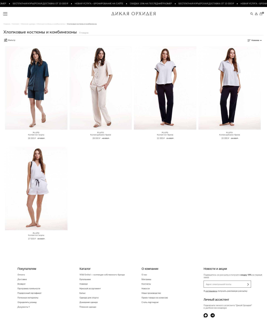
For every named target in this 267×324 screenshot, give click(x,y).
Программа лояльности (29, 288)
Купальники (85, 279)
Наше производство (151, 293)
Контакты (146, 284)
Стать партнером (150, 302)
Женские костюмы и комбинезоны (51, 24)
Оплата (21, 274)
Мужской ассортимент (90, 288)
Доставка (22, 279)
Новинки (84, 284)
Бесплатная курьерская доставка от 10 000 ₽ (35, 3)
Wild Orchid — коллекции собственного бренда (102, 274)
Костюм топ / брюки (165, 135)
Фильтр (11, 40)
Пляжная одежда (88, 307)
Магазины (146, 279)
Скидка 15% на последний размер (146, 3)
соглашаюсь (211, 291)
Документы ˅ (24, 307)
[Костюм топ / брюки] (165, 88)
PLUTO (36, 132)
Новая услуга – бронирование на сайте (94, 3)
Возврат (22, 284)
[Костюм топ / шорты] (36, 88)
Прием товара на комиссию (155, 297)
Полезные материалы (28, 297)
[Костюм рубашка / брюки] (101, 88)
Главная (6, 24)
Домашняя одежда (89, 302)
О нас (144, 274)
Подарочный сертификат (30, 293)
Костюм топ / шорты (36, 135)
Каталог (15, 24)
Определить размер (27, 302)
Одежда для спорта (89, 297)
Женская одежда (28, 24)
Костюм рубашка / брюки (100, 135)
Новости (146, 288)
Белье (82, 293)
